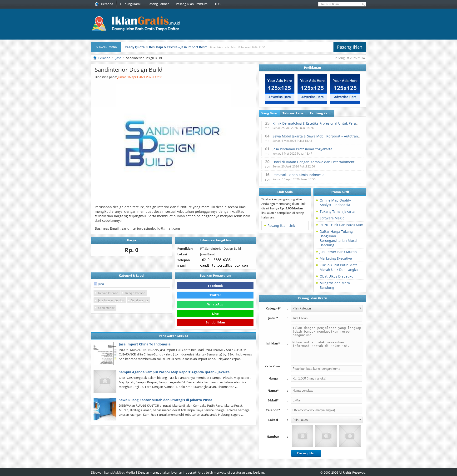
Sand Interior (139, 300)
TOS (217, 4)
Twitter (215, 295)
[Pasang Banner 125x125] (279, 102)
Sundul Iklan (215, 322)
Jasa (101, 284)
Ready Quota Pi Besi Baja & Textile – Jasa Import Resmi (167, 47)
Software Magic (332, 218)
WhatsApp (215, 304)
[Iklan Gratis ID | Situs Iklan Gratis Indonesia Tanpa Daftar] (135, 30)
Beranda (107, 4)
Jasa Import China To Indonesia (144, 344)
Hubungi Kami (130, 4)
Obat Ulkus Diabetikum (338, 276)
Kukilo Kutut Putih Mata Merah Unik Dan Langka (339, 267)
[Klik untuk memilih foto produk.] (302, 436)
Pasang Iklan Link (281, 225)
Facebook (215, 286)
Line (215, 313)
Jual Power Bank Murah (338, 251)
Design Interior (135, 293)
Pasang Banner (158, 4)
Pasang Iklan (349, 47)
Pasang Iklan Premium (192, 4)
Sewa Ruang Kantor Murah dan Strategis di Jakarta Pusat (165, 400)
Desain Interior (108, 293)
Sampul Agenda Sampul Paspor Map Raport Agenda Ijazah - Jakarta (174, 372)
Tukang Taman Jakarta (337, 211)
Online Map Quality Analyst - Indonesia (335, 202)
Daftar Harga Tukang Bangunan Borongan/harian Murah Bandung (339, 238)
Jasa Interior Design (111, 300)
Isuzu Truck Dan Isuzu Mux (341, 225)
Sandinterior (106, 308)
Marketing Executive (336, 258)
